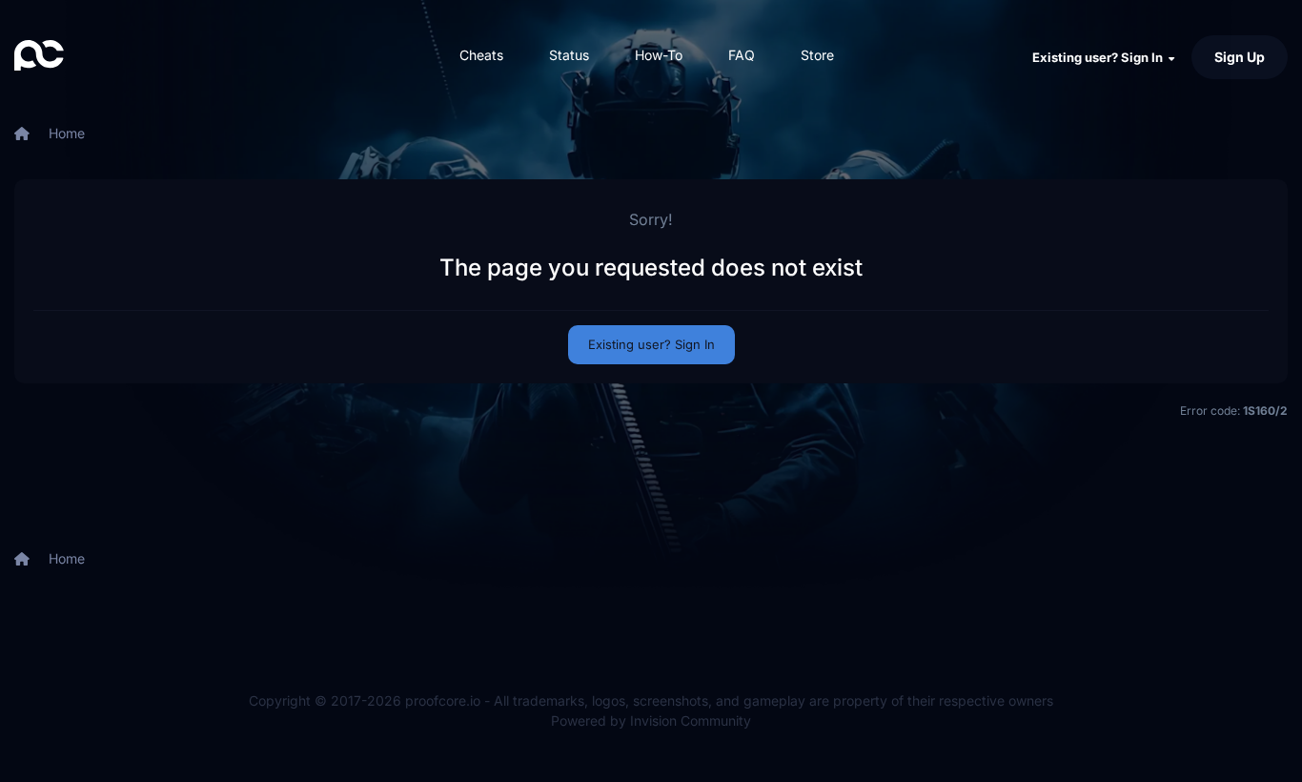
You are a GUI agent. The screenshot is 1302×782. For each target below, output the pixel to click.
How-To (658, 55)
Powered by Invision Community (651, 720)
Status (569, 55)
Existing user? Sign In (1100, 57)
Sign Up (1239, 57)
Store (817, 55)
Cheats (481, 55)
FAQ (741, 55)
